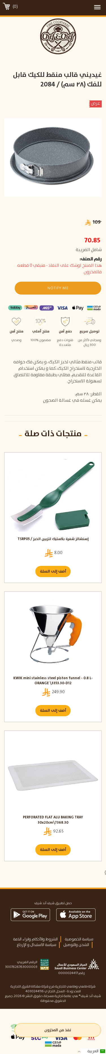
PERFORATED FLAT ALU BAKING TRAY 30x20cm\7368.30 (53, 820)
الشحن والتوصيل (76, 945)
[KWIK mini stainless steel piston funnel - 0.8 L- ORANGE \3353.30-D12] (53, 635)
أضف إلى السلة (53, 571)
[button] (58, 288)
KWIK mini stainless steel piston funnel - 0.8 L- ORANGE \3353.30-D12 (53, 681)
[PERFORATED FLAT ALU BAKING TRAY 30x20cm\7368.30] (53, 774)
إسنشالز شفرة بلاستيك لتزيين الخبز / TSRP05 (53, 539)
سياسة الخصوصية (79, 939)
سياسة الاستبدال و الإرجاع (36, 945)
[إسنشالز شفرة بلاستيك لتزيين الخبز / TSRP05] (53, 496)
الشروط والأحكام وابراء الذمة (35, 939)
